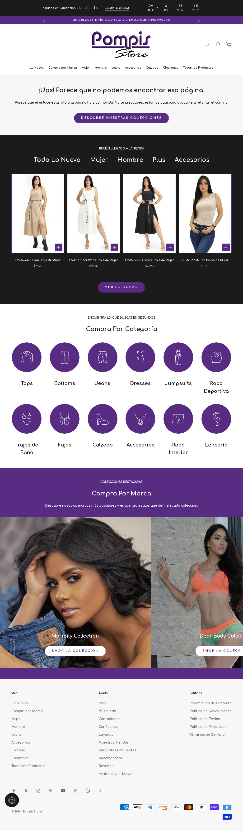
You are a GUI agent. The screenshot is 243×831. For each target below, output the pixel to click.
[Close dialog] (170, 346)
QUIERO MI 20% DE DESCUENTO (121, 477)
